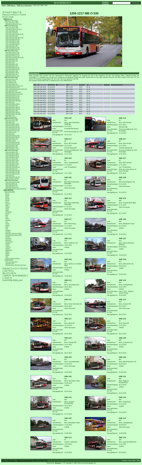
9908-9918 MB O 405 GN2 (13, 114)
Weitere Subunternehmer (13, 258)
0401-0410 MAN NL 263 (12, 130)
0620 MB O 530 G (11, 140)
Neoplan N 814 (10, 263)
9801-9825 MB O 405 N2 (13, 107)
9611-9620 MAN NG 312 (13, 99)
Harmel (8, 207)
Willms (7, 255)
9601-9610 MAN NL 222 (12, 97)
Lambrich (8, 220)
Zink (7, 256)
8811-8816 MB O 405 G (12, 72)
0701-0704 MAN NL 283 (12, 142)
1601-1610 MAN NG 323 (13, 172)
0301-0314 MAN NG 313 (13, 129)
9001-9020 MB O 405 (12, 79)
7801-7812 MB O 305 (12, 45)
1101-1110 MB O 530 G (12, 155)
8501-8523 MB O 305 (12, 60)
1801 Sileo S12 (10, 175)
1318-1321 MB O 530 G (12, 163)
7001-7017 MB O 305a (12, 27)
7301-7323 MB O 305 (12, 36)
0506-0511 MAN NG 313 (13, 137)
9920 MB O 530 (10, 115)
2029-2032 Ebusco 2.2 (12, 187)
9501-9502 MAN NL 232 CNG (14, 94)
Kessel (7, 213)
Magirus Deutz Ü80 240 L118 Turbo (16, 265)
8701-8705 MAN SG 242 (13, 69)
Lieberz (8, 225)
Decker (8, 198)
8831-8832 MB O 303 (12, 74)
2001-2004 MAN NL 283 (12, 182)
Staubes (8, 243)
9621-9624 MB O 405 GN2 (13, 100)
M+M (7, 227)
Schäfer (8, 236)
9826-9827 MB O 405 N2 (13, 109)
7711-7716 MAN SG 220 (12, 44)
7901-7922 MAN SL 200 (12, 47)
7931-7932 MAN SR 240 (13, 49)
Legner (7, 223)
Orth (7, 228)
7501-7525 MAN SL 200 (12, 41)
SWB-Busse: (11, 5)
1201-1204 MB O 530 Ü (12, 157)
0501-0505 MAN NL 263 (12, 135)
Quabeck (8, 230)
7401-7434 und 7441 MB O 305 (14, 37)
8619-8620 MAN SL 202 (12, 67)
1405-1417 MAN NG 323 (13, 167)
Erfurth (7, 200)
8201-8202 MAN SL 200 (12, 55)
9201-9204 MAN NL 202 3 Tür (14, 85)
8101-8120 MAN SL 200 (12, 54)
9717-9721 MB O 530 (12, 105)
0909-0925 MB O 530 (12, 147)
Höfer (7, 210)
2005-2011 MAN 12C (11, 183)
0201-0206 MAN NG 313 (13, 127)
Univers (8, 248)
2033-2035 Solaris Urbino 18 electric (16, 188)
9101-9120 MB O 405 (12, 84)
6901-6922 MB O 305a (12, 22)
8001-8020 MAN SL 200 (12, 52)
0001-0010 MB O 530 (12, 120)
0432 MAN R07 (10, 134)
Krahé (7, 218)
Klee (7, 215)
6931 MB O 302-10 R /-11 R (14, 24)
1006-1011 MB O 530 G (12, 153)
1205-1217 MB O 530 (12, 158)
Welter (7, 253)
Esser (7, 202)
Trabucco (8, 246)
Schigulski (8, 238)
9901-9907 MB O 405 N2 (13, 112)
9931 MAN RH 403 (11, 117)
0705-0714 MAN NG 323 (13, 143)
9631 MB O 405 (10, 102)
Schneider (8, 240)
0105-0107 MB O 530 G (12, 125)
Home (4, 5)
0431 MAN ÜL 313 (11, 132)
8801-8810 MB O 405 (12, 70)
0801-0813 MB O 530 (12, 145)
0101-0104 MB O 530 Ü (12, 124)
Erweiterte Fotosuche (105, 2)
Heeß (7, 208)
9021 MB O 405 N (11, 80)
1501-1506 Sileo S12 (11, 168)
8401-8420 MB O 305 (12, 59)
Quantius (8, 231)
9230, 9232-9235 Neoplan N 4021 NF (16, 89)
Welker (8, 251)
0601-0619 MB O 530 (12, 139)
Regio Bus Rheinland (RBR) (14, 233)
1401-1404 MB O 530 (12, 165)
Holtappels (9, 212)
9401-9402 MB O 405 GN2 (13, 92)
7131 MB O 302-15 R (12, 32)
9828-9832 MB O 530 (12, 110)
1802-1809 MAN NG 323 (13, 177)
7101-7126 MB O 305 (12, 31)
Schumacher (9, 241)
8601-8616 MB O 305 (12, 64)
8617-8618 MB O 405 (12, 65)
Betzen (8, 195)
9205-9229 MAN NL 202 (12, 87)
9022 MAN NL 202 (11, 82)
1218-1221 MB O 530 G (12, 160)
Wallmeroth (9, 250)
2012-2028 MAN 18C (12, 185)
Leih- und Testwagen (11, 261)
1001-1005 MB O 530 (12, 152)
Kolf (7, 217)
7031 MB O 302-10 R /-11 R (14, 29)
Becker (8, 193)
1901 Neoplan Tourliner (12, 178)
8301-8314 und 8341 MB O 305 (14, 57)
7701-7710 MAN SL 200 (12, 42)
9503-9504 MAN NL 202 (12, 95)
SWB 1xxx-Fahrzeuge (24, 5)
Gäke (7, 205)
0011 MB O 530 (10, 122)
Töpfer (7, 245)
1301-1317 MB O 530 (12, 162)
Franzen (8, 203)
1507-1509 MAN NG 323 (13, 170)
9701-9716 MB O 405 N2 (13, 104)
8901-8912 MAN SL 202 (12, 75)
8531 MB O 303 (10, 62)
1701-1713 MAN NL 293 (12, 173)
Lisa (7, 222)
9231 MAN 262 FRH (11, 90)
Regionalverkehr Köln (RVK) (14, 235)
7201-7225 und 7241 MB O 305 (14, 34)
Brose (7, 197)
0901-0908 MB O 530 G (12, 148)
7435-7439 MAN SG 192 (13, 39)
